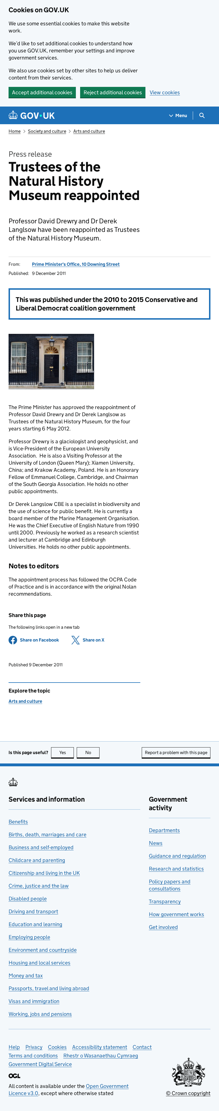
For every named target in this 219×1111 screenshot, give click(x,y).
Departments (164, 830)
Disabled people (28, 898)
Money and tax (26, 975)
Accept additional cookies (42, 92)
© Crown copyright (188, 1093)
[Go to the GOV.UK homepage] (32, 115)
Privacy (33, 1047)
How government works (176, 914)
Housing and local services (39, 962)
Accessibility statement (99, 1047)
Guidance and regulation (177, 856)
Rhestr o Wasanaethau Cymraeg (100, 1055)
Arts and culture (89, 131)
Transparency (165, 901)
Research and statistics (176, 868)
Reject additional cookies (113, 92)
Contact (142, 1047)
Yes (66, 752)
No (92, 752)
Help (14, 1047)
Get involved (163, 927)
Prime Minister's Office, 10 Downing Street (76, 264)
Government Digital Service (40, 1064)
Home (15, 131)
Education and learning (35, 924)
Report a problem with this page (176, 752)
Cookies (57, 1047)
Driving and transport (33, 911)
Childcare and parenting (37, 860)
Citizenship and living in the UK (44, 873)
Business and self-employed (41, 847)
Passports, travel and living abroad (49, 988)
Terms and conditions (33, 1055)
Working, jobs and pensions (40, 1014)
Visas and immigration (34, 1001)
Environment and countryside (43, 950)
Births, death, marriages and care (47, 834)
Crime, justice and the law (39, 886)
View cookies (165, 92)
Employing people (29, 937)
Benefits (18, 821)
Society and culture (47, 131)
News (156, 843)
